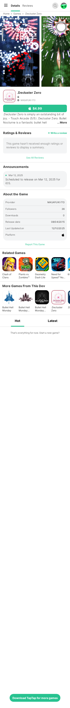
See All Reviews (35, 157)
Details (15, 5)
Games (17, 13)
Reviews (27, 5)
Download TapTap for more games (35, 698)
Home (6, 13)
